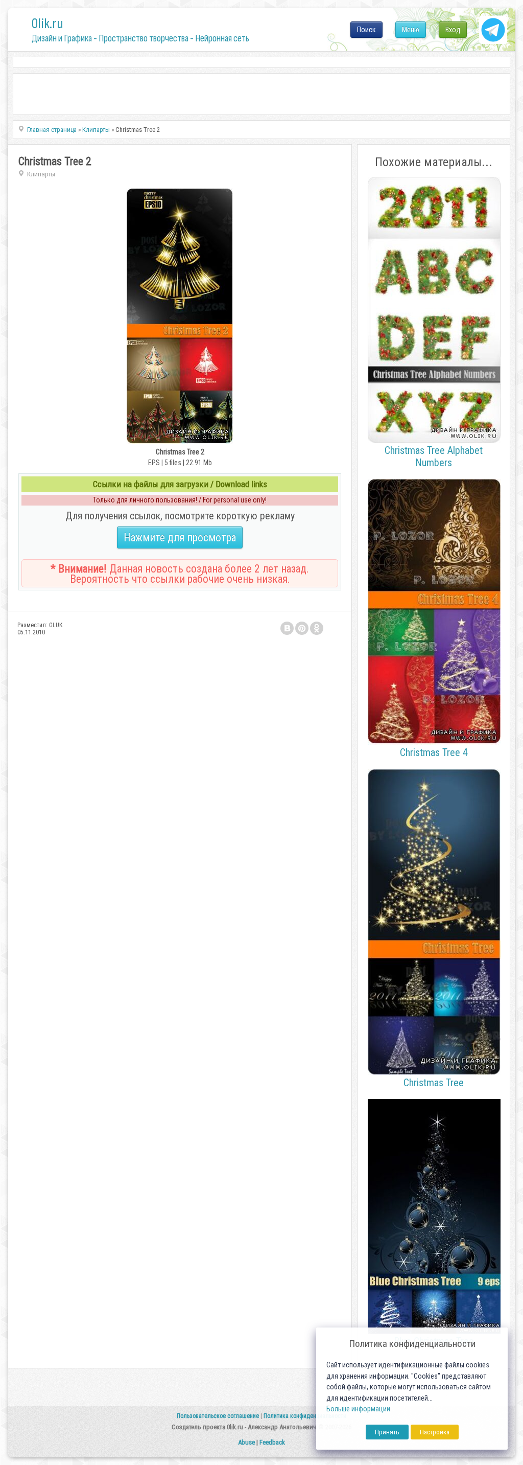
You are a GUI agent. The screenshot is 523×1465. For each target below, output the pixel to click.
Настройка (434, 1432)
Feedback (272, 1442)
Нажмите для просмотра (180, 537)
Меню (410, 30)
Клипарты (41, 174)
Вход (452, 30)
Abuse (246, 1442)
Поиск (366, 30)
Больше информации (358, 1409)
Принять (387, 1432)
